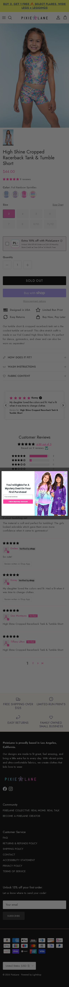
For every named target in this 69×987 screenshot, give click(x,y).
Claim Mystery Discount (18, 502)
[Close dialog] (65, 473)
